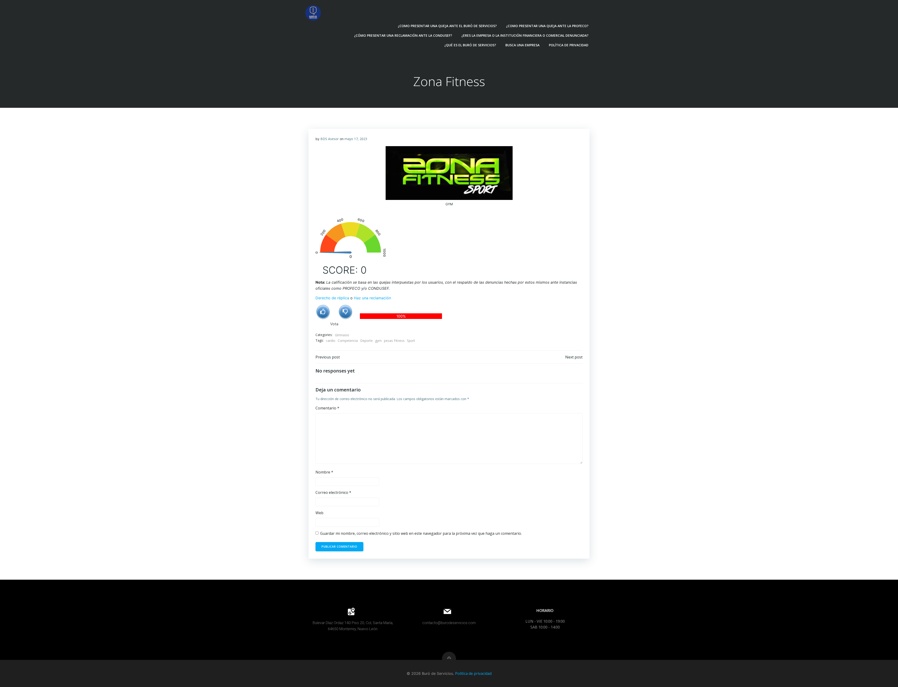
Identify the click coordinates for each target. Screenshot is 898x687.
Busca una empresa (522, 45)
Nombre (324, 472)
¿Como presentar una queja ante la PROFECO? (547, 26)
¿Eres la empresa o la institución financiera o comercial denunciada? (524, 35)
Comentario (327, 408)
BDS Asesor (329, 139)
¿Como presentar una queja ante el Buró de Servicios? (447, 26)
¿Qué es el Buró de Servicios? (470, 45)
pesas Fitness (394, 340)
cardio (330, 340)
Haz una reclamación (372, 298)
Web (319, 512)
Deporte (366, 340)
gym (378, 340)
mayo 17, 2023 (355, 139)
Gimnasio (342, 335)
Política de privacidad (568, 45)
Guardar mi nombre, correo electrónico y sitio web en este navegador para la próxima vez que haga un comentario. (421, 533)
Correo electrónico (333, 492)
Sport (411, 340)
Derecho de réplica (332, 298)
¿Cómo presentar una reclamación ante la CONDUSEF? (403, 35)
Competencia (348, 340)
